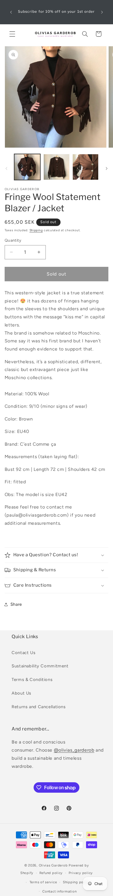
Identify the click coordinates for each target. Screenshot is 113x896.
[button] (12, 34)
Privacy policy (81, 873)
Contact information (59, 891)
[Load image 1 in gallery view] (27, 167)
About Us (21, 693)
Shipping (36, 230)
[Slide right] (106, 168)
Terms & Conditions (32, 679)
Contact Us (23, 652)
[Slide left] (6, 168)
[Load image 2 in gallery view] (56, 167)
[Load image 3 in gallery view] (85, 167)
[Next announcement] (102, 12)
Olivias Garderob (53, 865)
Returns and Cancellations (39, 706)
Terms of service (43, 882)
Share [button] (16, 604)
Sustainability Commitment (40, 666)
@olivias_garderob (74, 750)
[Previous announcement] (11, 12)
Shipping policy (76, 882)
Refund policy (51, 873)
